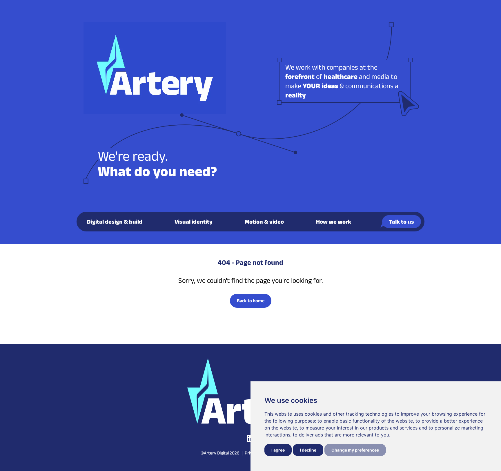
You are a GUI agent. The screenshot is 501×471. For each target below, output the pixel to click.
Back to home (250, 300)
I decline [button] (308, 450)
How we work (333, 221)
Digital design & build (114, 221)
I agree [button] (278, 450)
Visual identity (194, 221)
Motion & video (264, 221)
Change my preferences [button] (355, 450)
